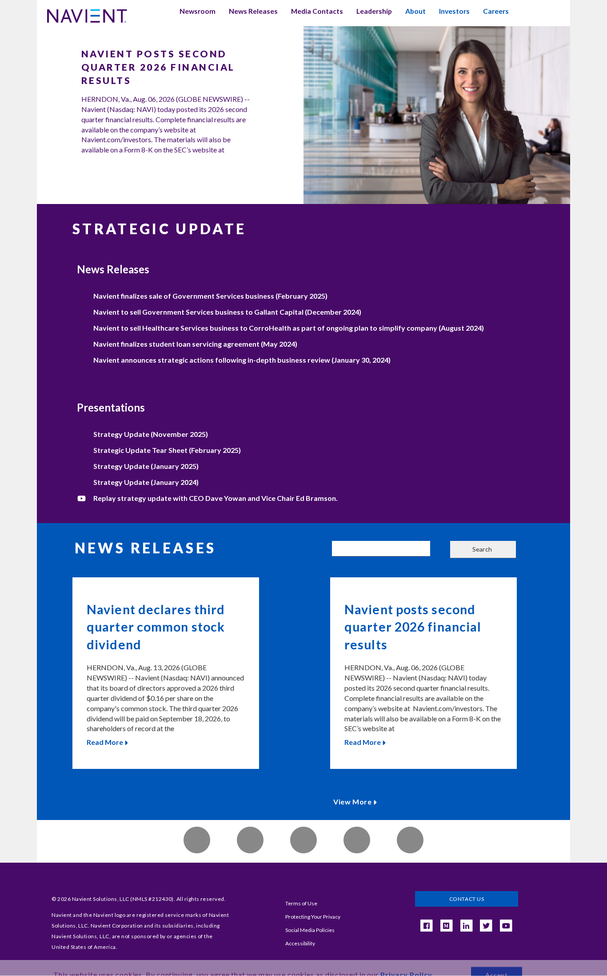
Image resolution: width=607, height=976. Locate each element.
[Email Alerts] (197, 840)
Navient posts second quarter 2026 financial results (158, 67)
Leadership (374, 11)
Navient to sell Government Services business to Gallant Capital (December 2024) (227, 312)
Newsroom (198, 11)
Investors (454, 11)
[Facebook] (303, 840)
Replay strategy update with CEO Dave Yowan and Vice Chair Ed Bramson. (215, 498)
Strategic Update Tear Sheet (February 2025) (167, 450)
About (415, 11)
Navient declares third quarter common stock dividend (156, 627)
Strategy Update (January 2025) (146, 466)
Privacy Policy (406, 960)
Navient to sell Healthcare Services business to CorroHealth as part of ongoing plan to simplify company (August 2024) (288, 328)
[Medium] (446, 926)
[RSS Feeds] (250, 840)
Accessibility (300, 943)
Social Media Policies (310, 930)
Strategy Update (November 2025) (150, 434)
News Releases (253, 11)
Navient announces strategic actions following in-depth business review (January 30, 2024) (242, 360)
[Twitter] (410, 840)
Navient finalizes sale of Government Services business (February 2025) (210, 296)
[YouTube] (506, 926)
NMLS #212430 (152, 899)
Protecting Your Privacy (312, 916)
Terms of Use (301, 903)
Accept (496, 960)
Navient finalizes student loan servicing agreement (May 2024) (195, 344)
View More (352, 801)
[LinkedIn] (356, 840)
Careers (496, 11)
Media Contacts (317, 11)
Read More (105, 742)
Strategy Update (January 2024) (146, 482)
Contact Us (466, 899)
